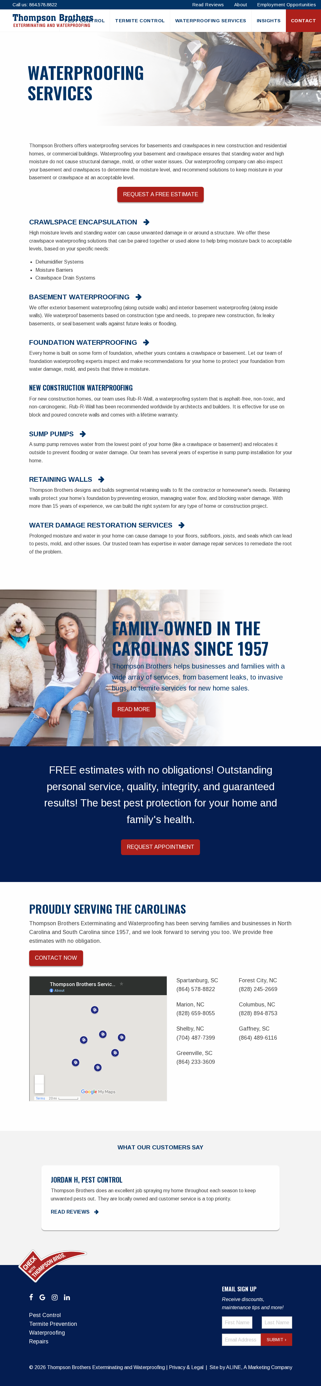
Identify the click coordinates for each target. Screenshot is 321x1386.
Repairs (38, 1341)
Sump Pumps (51, 434)
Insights (269, 20)
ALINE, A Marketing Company (259, 1367)
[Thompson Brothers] (53, 20)
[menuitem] (84, 20)
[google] (42, 1297)
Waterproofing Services (210, 20)
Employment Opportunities (286, 4)
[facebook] (31, 1297)
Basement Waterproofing (79, 297)
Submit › (276, 1339)
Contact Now (56, 958)
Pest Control (85, 20)
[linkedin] (67, 1297)
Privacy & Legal (186, 1367)
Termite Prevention (53, 1324)
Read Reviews (208, 4)
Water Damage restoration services (100, 525)
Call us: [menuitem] (35, 4)
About (240, 4)
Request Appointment (160, 847)
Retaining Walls (60, 479)
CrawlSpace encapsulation (83, 222)
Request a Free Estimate (160, 194)
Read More (134, 709)
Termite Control (140, 20)
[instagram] (55, 1297)
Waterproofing (47, 1333)
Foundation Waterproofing (83, 342)
